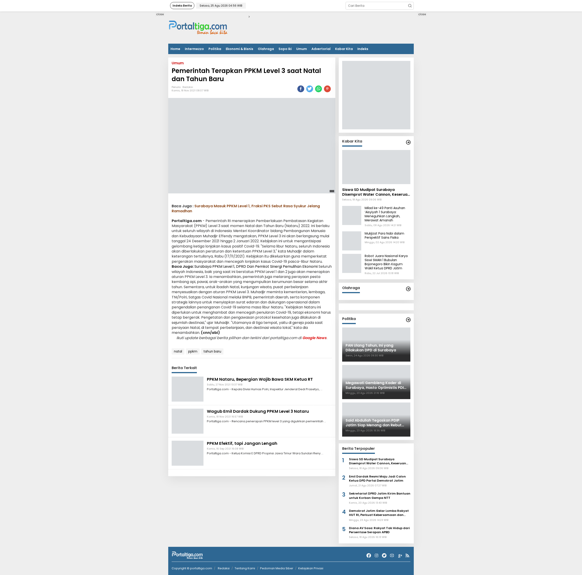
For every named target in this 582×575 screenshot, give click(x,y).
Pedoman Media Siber (276, 568)
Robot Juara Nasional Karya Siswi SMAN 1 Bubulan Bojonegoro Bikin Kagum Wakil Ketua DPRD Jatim (386, 262)
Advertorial (321, 49)
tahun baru (212, 351)
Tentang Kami (245, 568)
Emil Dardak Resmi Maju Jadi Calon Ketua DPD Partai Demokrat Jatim (377, 479)
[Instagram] (376, 555)
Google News (314, 337)
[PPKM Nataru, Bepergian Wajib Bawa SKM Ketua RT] (187, 389)
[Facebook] (369, 555)
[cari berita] (410, 6)
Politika (214, 49)
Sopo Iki (285, 49)
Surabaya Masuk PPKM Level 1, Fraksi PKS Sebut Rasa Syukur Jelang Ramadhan (246, 208)
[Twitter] (384, 555)
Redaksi (188, 87)
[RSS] (407, 555)
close (160, 14)
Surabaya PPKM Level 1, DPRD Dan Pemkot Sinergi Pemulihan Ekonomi (256, 266)
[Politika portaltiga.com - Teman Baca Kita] (408, 319)
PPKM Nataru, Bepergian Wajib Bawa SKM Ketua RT (260, 379)
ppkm (192, 351)
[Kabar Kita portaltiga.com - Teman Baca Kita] (408, 142)
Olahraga (266, 49)
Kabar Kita (344, 49)
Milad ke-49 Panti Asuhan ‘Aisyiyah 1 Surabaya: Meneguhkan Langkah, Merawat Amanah (385, 214)
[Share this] (300, 88)
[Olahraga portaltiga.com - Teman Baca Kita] (408, 289)
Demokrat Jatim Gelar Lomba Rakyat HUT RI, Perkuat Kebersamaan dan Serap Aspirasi (379, 513)
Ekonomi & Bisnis (239, 49)
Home (175, 49)
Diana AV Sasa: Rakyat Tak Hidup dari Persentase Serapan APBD (379, 530)
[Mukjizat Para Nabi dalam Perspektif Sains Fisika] (351, 240)
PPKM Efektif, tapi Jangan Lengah (242, 443)
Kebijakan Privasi (310, 568)
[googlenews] (400, 555)
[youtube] (392, 555)
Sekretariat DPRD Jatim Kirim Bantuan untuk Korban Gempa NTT (379, 496)
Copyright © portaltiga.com (192, 568)
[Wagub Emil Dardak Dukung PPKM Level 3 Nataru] (187, 421)
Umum (301, 49)
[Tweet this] (309, 88)
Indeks (362, 49)
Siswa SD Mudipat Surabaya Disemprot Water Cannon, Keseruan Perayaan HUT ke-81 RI (376, 192)
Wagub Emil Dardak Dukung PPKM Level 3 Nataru (258, 411)
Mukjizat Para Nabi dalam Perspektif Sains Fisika (384, 235)
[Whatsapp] (318, 88)
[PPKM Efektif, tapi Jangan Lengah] (187, 453)
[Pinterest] (327, 88)
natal (178, 351)
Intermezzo (194, 49)
